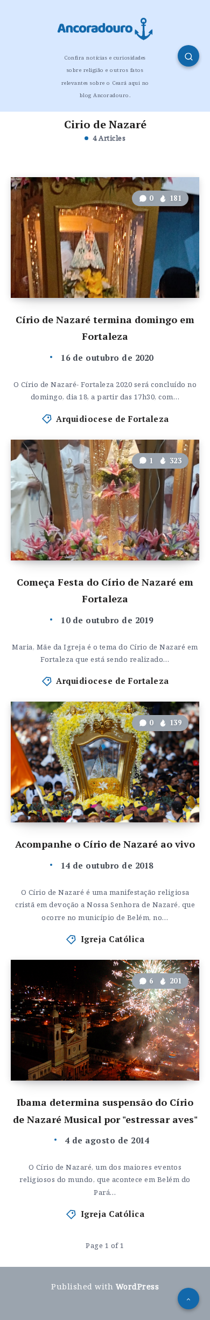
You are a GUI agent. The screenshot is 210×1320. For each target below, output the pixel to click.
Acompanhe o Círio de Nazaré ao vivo (105, 843)
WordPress (137, 1286)
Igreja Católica (113, 939)
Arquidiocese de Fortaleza (112, 418)
